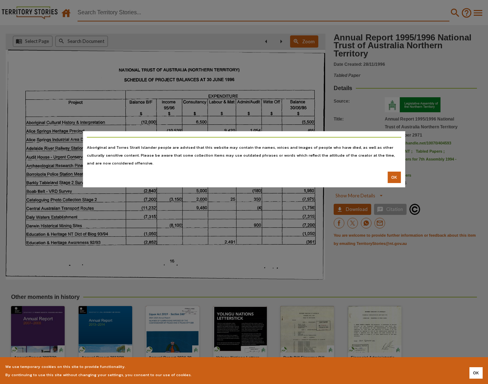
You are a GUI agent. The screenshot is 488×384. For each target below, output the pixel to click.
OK (394, 177)
